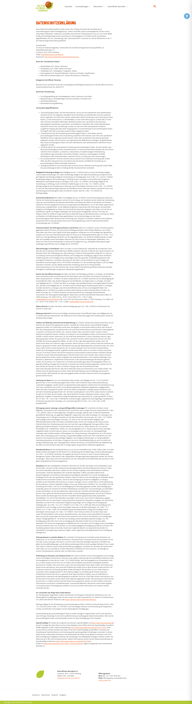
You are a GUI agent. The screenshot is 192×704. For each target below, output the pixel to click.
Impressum (36, 695)
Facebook (54, 695)
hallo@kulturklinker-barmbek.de (52, 55)
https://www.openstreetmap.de (102, 623)
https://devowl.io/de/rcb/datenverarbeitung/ (80, 600)
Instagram (62, 695)
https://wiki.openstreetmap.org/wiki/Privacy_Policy (88, 627)
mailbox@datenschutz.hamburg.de (48, 299)
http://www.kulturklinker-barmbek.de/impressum (62, 57)
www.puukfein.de (104, 680)
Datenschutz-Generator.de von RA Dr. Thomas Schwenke (63, 644)
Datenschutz (45, 695)
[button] (89, 7)
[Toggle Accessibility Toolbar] (187, 16)
